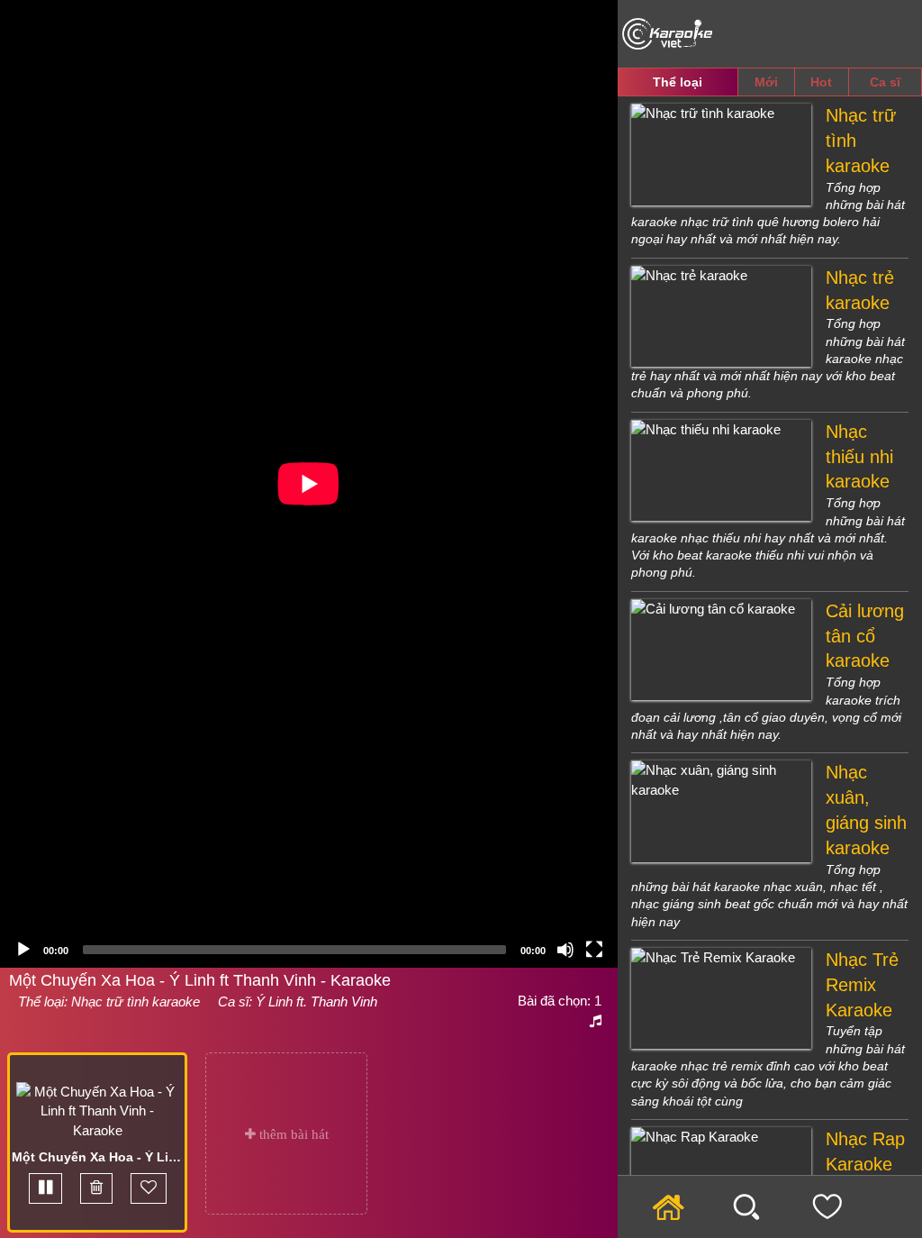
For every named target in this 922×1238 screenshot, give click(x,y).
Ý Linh (274, 1001)
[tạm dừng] (45, 1188)
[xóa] (96, 1188)
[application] (309, 484)
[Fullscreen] (594, 950)
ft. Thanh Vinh (335, 1001)
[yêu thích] (148, 1188)
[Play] (23, 950)
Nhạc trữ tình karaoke (135, 1001)
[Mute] (565, 950)
